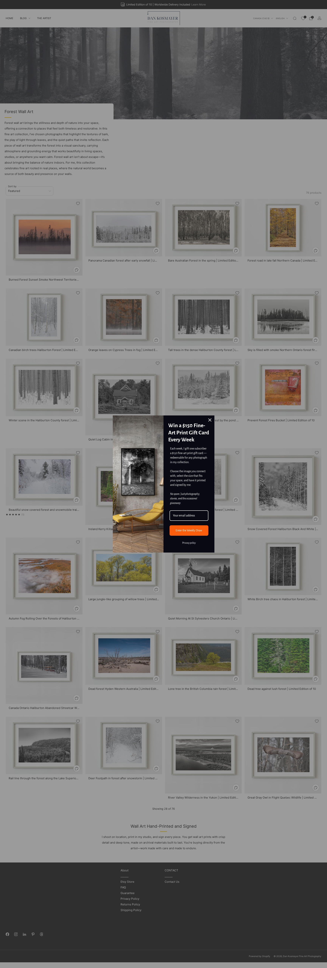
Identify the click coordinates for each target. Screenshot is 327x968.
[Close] (209, 420)
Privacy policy (189, 543)
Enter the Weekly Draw (189, 530)
